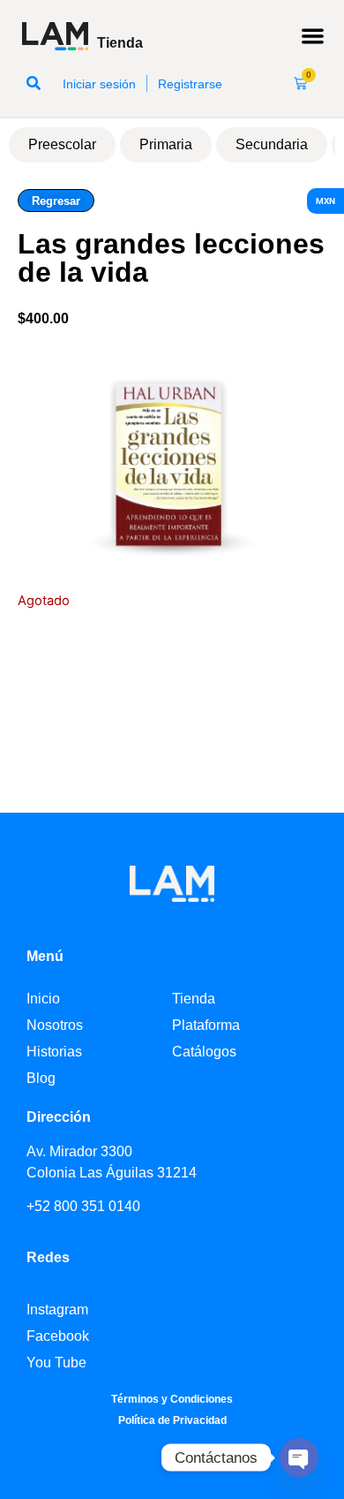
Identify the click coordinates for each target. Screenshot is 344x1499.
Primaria (165, 144)
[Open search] (33, 83)
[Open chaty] (299, 1457)
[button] (313, 37)
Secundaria (272, 144)
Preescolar (62, 144)
